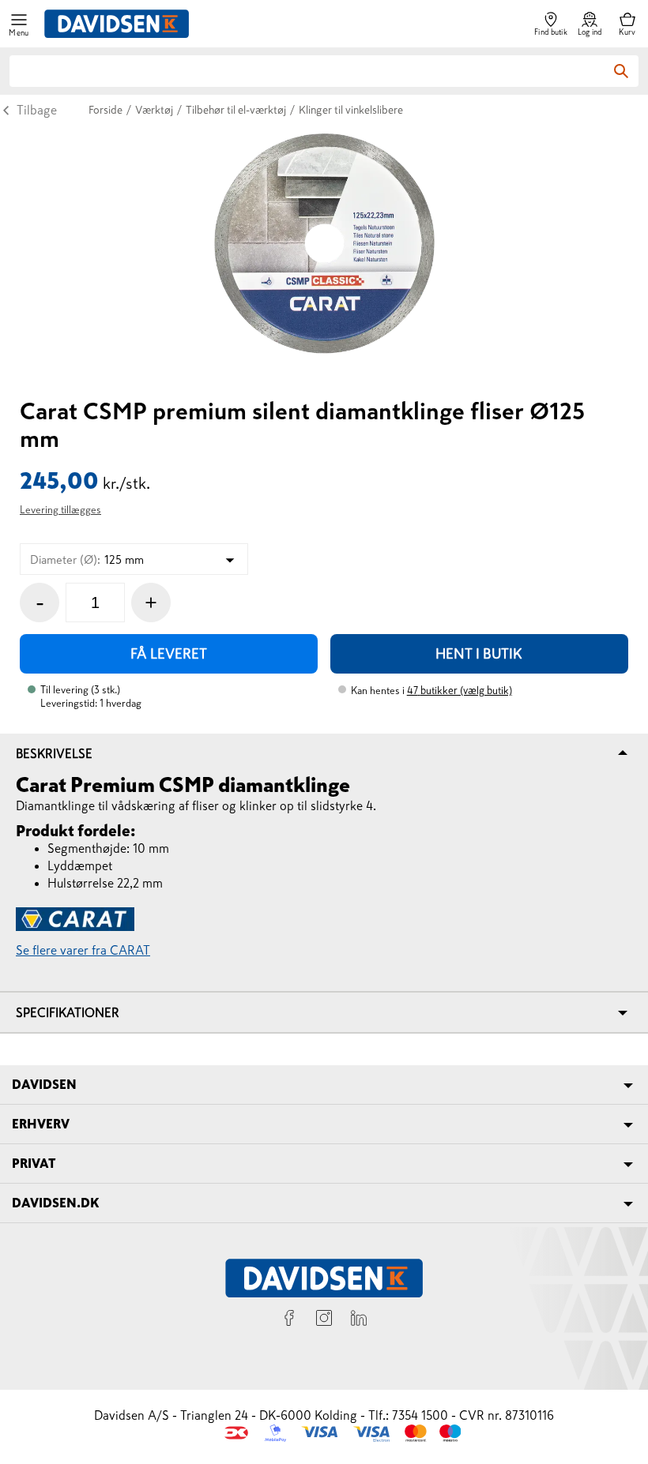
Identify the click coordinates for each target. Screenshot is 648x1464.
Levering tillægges (60, 510)
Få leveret (168, 654)
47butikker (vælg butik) (459, 690)
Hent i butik (478, 654)
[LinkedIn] (359, 1320)
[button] (19, 24)
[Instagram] (324, 1320)
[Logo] (116, 23)
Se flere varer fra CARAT (83, 950)
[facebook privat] (289, 1320)
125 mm (87, 559)
